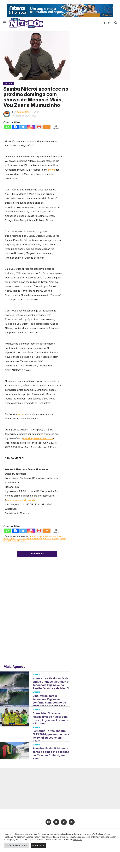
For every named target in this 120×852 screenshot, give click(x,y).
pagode (47, 538)
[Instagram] (31, 127)
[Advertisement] (95, 52)
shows (51, 169)
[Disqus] (36, 619)
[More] (46, 127)
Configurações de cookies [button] (16, 845)
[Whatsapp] (7, 127)
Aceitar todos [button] (38, 845)
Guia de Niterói (24, 112)
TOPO (23, 541)
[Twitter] (23, 127)
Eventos (43, 536)
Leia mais (77, 839)
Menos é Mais (56, 536)
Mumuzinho (9, 538)
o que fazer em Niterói (29, 538)
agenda (34, 536)
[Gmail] (39, 127)
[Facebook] (15, 127)
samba (55, 538)
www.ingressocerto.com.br (38, 438)
